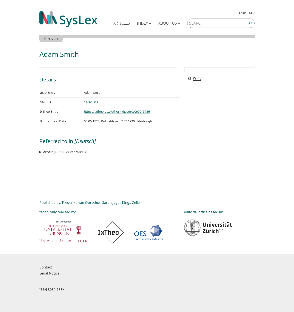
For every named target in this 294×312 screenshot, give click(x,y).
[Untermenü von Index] (150, 23)
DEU (252, 13)
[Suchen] (250, 23)
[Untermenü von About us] (179, 23)
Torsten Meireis (75, 152)
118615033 (91, 102)
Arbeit (48, 152)
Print (197, 78)
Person (51, 38)
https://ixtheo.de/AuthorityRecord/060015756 (117, 111)
